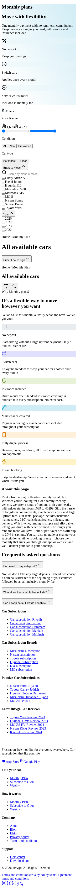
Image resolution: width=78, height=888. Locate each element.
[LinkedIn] (14, 884)
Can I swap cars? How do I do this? (24, 603)
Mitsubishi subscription (25, 651)
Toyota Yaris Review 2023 (27, 717)
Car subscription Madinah (27, 634)
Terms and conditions (24, 840)
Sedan (23, 160)
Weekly (15, 785)
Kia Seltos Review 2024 (26, 732)
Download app (20, 860)
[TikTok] (18, 884)
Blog (13, 829)
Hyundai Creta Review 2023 (29, 721)
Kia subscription (20, 666)
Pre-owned (24, 146)
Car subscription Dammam (27, 627)
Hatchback (9, 160)
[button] (39, 178)
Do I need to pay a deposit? (20, 566)
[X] (21, 884)
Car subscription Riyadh (26, 619)
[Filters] (6, 286)
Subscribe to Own (22, 782)
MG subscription (21, 669)
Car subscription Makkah (26, 630)
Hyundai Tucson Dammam (28, 693)
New (12, 146)
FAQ (13, 833)
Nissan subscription (23, 654)
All (4, 146)
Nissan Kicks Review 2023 (28, 728)
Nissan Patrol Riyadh (24, 686)
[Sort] (14, 286)
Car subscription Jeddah (25, 623)
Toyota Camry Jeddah (24, 689)
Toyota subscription (23, 658)
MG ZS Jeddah (20, 700)
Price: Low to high (14, 260)
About (14, 825)
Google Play (32, 761)
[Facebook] (9, 884)
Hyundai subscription (24, 662)
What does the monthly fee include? (25, 592)
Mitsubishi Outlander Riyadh (29, 697)
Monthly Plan (19, 778)
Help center (17, 857)
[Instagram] (4, 884)
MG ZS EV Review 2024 (27, 724)
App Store (12, 761)
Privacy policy (19, 837)
